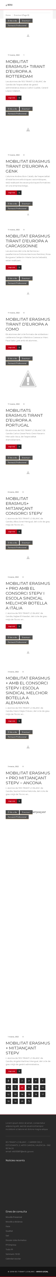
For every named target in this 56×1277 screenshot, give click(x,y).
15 (29, 1094)
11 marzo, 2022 (14, 55)
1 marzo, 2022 (13, 1037)
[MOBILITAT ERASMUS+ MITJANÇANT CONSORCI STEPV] (28, 472)
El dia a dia (12, 20)
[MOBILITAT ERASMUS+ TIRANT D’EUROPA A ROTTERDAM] (28, 35)
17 (43, 1094)
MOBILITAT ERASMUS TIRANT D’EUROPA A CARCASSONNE (28, 241)
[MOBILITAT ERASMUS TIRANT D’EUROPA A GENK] (28, 129)
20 (22, 1101)
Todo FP (9, 1249)
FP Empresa (11, 1244)
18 (8, 1101)
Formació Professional (17, 25)
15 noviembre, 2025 (27, 1179)
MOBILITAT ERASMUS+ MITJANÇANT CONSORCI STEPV (24, 506)
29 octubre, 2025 (26, 1188)
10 (36, 1087)
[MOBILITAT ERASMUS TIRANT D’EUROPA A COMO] (28, 293)
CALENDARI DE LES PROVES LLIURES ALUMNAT (29, 1173)
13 (15, 1094)
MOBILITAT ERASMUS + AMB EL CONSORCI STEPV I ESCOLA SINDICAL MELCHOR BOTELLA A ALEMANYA (28, 690)
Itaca (8, 1226)
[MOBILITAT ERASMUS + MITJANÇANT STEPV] (28, 922)
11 (43, 1087)
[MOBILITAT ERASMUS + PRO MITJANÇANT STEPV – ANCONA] (28, 747)
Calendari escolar (13, 1258)
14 (22, 1094)
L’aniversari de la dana (30, 1184)
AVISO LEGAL (42, 1272)
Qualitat (9, 1231)
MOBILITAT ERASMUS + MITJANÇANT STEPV (28, 1048)
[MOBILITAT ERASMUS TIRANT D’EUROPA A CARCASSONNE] (28, 214)
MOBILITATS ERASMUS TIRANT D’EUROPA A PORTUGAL (24, 418)
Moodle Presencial (14, 1217)
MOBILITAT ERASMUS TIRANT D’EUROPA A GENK (28, 166)
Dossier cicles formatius (16, 1240)
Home (8, 15)
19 (15, 1101)
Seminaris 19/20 (13, 1254)
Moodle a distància (14, 1221)
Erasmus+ (26, 20)
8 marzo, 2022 (13, 492)
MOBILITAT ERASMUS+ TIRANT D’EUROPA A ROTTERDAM (25, 69)
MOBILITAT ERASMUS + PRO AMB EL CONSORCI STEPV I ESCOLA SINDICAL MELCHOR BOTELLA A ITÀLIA (28, 595)
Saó (7, 1235)
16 (36, 1094)
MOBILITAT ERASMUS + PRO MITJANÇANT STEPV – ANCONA (28, 777)
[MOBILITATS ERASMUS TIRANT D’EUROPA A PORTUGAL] (28, 378)
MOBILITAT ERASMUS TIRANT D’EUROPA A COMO (28, 324)
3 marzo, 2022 (13, 577)
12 (8, 1094)
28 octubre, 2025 (26, 1203)
